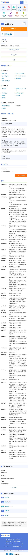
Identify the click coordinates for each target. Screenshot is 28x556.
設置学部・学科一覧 (14, 49)
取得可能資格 (5, 76)
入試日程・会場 (19, 93)
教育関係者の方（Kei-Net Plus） (13, 539)
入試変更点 (4, 93)
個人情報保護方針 (17, 546)
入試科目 (4, 88)
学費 (3, 78)
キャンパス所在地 (20, 73)
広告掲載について (9, 544)
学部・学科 (4, 73)
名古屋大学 (7, 502)
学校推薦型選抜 (6, 105)
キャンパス (14, 54)
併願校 (3, 97)
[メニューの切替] (26, 2)
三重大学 (7, 510)
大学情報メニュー (14, 28)
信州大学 (7, 515)
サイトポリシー (6, 546)
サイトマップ (18, 544)
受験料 (3, 95)
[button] (26, 15)
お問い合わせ (17, 541)
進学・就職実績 (6, 80)
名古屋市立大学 (9, 506)
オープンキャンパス (21, 76)
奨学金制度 (18, 78)
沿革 (14, 59)
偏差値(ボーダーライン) (21, 89)
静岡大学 (7, 497)
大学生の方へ (9, 541)
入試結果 (18, 95)
